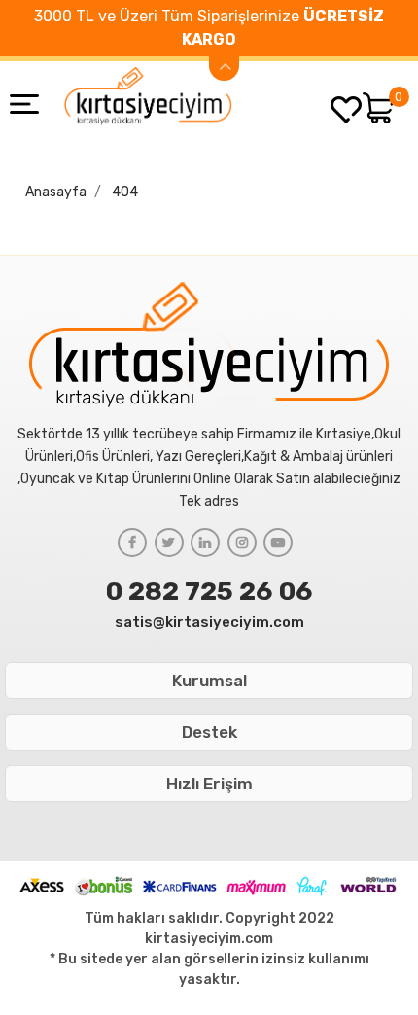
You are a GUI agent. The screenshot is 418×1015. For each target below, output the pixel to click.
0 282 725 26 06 (209, 591)
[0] (379, 107)
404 (125, 192)
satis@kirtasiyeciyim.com (209, 622)
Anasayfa (56, 192)
